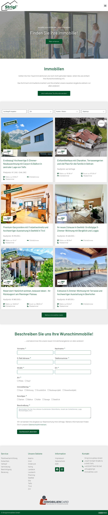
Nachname (59, 348)
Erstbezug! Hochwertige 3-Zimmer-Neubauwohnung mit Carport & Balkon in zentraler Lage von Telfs (22, 163)
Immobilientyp (23, 387)
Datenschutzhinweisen (37, 424)
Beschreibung (22, 405)
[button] (105, 5)
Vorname (20, 348)
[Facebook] (57, 469)
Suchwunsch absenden (28, 432)
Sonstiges (21, 396)
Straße (19, 368)
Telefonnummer (61, 358)
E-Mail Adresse (23, 358)
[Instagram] (62, 469)
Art (18, 377)
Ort (56, 368)
